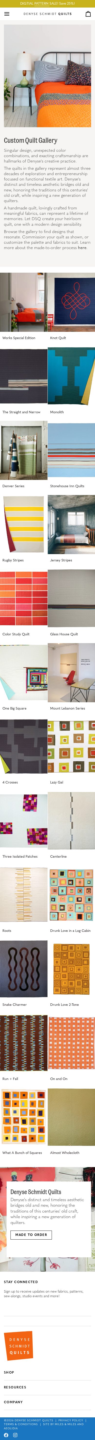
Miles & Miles (65, 1424)
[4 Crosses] (24, 746)
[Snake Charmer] (24, 969)
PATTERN (41, 4)
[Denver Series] (24, 450)
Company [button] (13, 1402)
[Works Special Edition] (24, 302)
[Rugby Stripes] (24, 524)
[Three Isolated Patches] (24, 820)
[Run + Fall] (24, 1043)
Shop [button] (9, 1372)
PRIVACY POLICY (70, 1420)
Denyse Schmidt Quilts (34, 1420)
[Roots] (24, 894)
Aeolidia (11, 1428)
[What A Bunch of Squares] (24, 1117)
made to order (31, 1235)
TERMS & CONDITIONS (21, 1424)
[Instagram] (15, 1435)
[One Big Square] (24, 672)
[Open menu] (11, 14)
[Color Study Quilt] (24, 598)
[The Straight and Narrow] (24, 376)
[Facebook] (6, 1435)
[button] (47, 1321)
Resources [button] (15, 1387)
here (82, 248)
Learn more (22, 1248)
